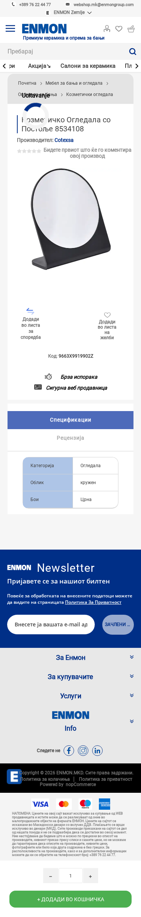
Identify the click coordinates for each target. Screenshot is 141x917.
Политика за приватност (93, 602)
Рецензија (71, 438)
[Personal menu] (107, 27)
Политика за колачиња (45, 779)
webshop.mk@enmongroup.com (104, 4)
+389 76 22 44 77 (35, 4)
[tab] (70, 420)
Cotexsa (64, 140)
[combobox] (62, 51)
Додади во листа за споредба (31, 328)
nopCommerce (80, 784)
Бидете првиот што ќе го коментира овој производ (88, 153)
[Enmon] (19, 567)
